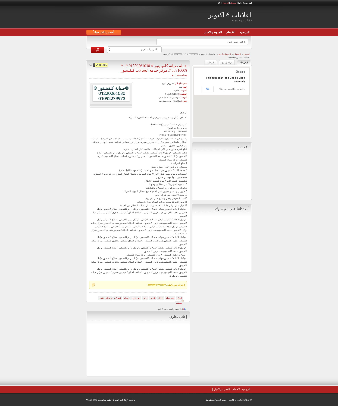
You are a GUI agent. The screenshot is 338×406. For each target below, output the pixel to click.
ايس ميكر (170, 298)
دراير (145, 298)
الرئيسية (244, 32)
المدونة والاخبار (213, 32)
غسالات (117, 298)
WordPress (92, 400)
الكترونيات (237, 54)
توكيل (160, 298)
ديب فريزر (135, 298)
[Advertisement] (127, 17)
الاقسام (230, 32)
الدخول (226, 3)
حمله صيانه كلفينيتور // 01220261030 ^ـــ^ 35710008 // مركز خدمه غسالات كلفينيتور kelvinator (154, 70)
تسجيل (233, 3)
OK (207, 89)
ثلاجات (152, 298)
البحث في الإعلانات (97, 50)
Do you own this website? (232, 89)
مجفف (179, 303)
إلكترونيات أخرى (224, 54)
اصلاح (179, 298)
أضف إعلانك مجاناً (103, 32)
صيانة (126, 298)
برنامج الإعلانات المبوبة (124, 400)
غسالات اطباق (105, 298)
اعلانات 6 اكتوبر (230, 14)
